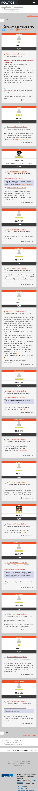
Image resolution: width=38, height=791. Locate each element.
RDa (19, 209)
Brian (28, 763)
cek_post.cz (19, 637)
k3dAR (19, 149)
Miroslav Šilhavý (19, 371)
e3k (19, 505)
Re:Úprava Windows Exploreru (17, 127)
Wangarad (19, 462)
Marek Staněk (19, 248)
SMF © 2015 (17, 761)
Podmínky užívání (22, 788)
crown (19, 107)
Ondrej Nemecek (19, 419)
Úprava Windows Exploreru (15, 54)
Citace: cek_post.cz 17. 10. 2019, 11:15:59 (15, 708)
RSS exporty (32, 790)
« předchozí (30, 16)
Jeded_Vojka (19, 34)
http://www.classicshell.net (16, 187)
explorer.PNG (9, 90)
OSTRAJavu (23, 450)
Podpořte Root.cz (22, 790)
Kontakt (19, 787)
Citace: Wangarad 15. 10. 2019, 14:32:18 (14, 569)
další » (36, 16)
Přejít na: (9, 750)
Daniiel (17, 763)
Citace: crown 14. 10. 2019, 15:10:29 (13, 178)
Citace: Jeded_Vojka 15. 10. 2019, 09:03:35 (15, 397)
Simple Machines (26, 761)
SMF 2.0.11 (10, 761)
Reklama (25, 787)
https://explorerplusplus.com (18, 139)
